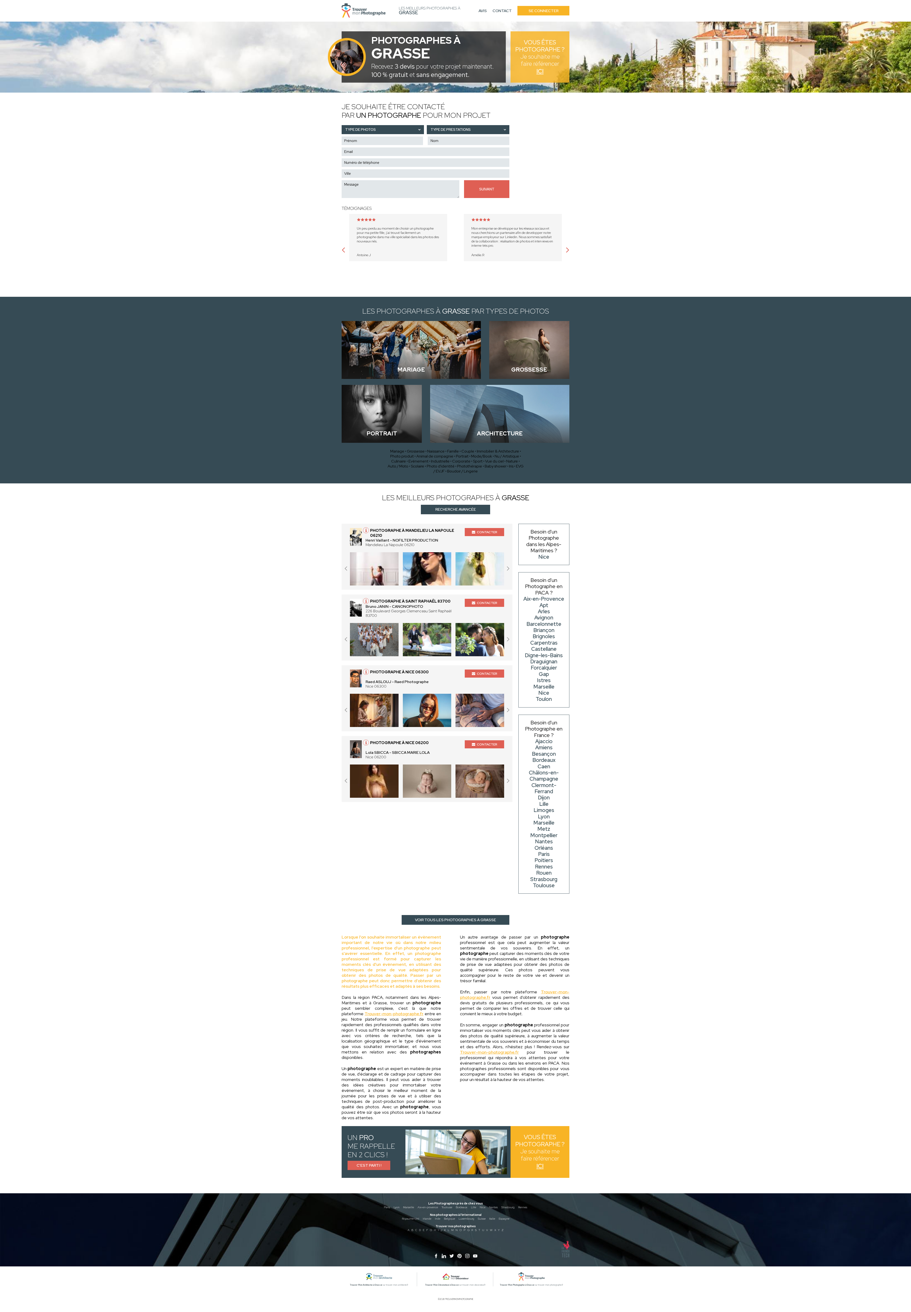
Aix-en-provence (428, 1207)
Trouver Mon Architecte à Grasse (366, 1285)
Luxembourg (466, 1219)
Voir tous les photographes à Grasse (455, 919)
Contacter (487, 532)
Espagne (504, 1219)
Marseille (408, 1207)
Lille (473, 1207)
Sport (478, 461)
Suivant (486, 189)
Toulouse (447, 1207)
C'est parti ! (369, 1165)
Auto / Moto (398, 466)
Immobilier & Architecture (498, 451)
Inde (437, 1219)
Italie (492, 1219)
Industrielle (440, 461)
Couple (467, 451)
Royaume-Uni (410, 1219)
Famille (453, 451)
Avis (483, 10)
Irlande (427, 1219)
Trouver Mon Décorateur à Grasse (442, 1285)
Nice (482, 1207)
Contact (502, 10)
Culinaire (398, 461)
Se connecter (543, 10)
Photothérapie (469, 466)
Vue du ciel (494, 461)
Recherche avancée (455, 509)
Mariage (397, 451)
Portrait (462, 456)
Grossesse (416, 451)
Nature (512, 461)
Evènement (418, 461)
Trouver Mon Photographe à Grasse (517, 1285)
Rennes (522, 1207)
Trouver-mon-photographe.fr (394, 1013)
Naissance (436, 451)
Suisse (482, 1219)
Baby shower (496, 466)
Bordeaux (461, 1207)
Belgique (449, 1219)
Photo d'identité (441, 466)
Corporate (461, 461)
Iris (511, 466)
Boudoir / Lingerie (462, 471)
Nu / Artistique (507, 456)
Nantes (493, 1207)
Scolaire (417, 466)
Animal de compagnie (434, 456)
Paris (387, 1207)
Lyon (397, 1207)
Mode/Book (481, 456)
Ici (540, 71)
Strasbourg (508, 1207)
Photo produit (402, 456)
